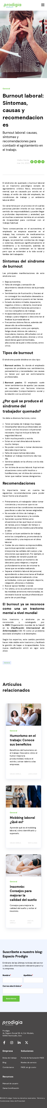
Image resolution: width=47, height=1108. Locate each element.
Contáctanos (8, 1067)
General (7, 663)
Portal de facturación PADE (32, 1058)
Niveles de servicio (29, 1062)
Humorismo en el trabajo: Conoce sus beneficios (23, 740)
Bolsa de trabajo (10, 1058)
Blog (4, 1062)
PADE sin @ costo (28, 1067)
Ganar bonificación (11, 1088)
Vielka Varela (23, 160)
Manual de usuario (10, 1083)
